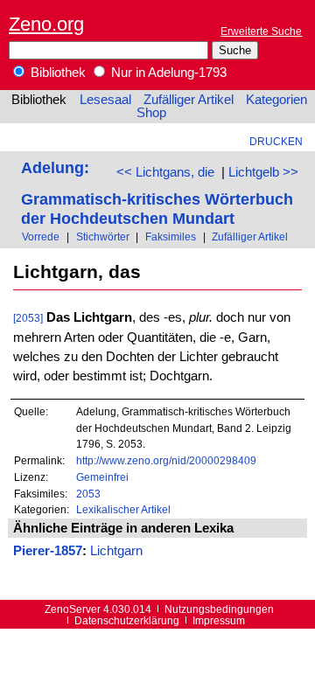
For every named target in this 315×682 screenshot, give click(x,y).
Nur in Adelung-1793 (167, 73)
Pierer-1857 (47, 551)
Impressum (218, 620)
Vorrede (41, 236)
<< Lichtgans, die (165, 172)
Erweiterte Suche (261, 31)
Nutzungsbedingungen (219, 609)
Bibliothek (56, 73)
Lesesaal (105, 100)
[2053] (28, 318)
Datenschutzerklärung (126, 620)
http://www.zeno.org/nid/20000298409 (166, 460)
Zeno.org (46, 24)
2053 (88, 493)
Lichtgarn (116, 551)
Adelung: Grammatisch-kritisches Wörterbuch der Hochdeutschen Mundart (157, 192)
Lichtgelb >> (263, 172)
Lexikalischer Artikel (123, 509)
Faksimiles (170, 236)
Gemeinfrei (102, 477)
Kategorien (276, 100)
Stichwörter (103, 236)
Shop (151, 113)
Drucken (276, 141)
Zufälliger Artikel (189, 100)
